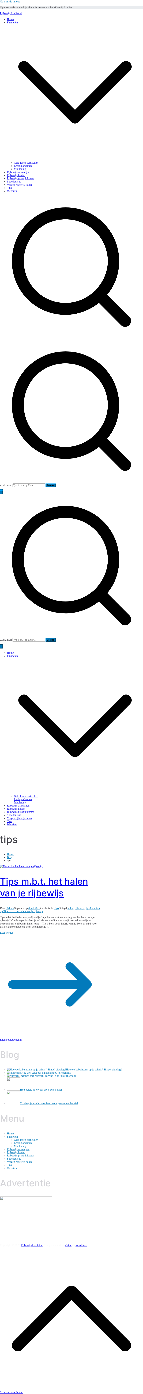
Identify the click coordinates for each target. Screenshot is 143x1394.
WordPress (81, 1245)
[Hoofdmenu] (1, 492)
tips (87, 908)
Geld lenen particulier (26, 162)
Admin (10, 908)
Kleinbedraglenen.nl (11, 1039)
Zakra (68, 1245)
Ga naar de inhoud (10, 1)
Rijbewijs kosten (16, 175)
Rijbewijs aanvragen (18, 172)
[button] (75, 159)
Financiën (12, 655)
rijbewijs (79, 908)
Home (10, 19)
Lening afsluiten (23, 165)
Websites (12, 190)
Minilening (20, 168)
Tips (9, 187)
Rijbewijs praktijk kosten (20, 178)
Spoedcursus (14, 181)
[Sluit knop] (1, 646)
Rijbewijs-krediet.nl (11, 13)
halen (70, 908)
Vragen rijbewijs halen (19, 184)
